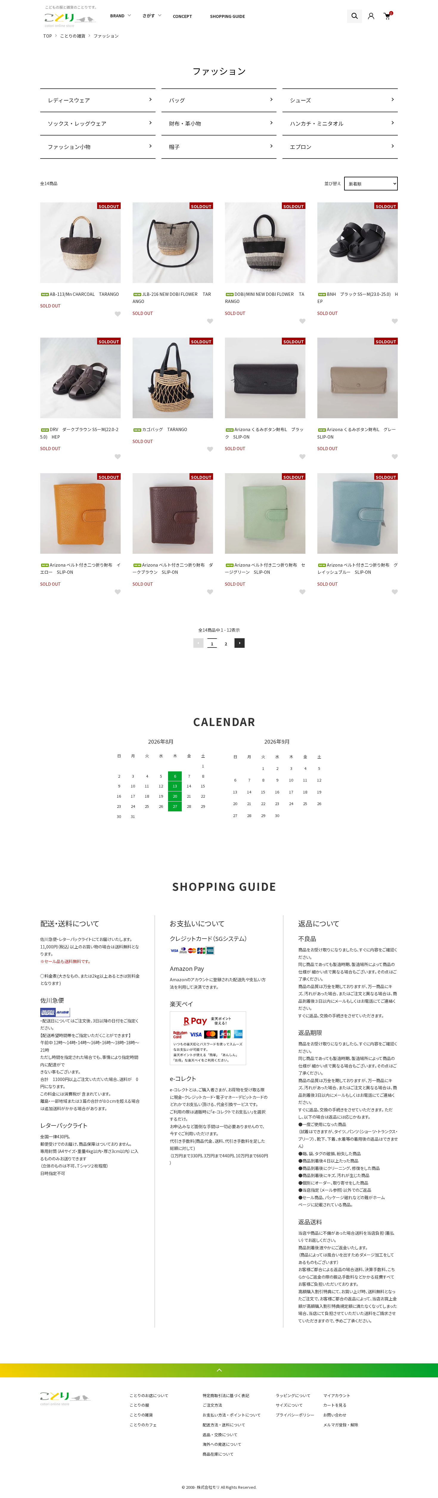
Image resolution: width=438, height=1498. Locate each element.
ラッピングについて (293, 1395)
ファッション (106, 36)
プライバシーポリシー (295, 1415)
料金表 (50, 976)
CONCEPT (182, 16)
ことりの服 (139, 1405)
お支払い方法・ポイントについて (232, 1415)
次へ (239, 643)
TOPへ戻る (219, 1370)
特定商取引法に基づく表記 (226, 1395)
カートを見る (335, 1405)
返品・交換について (220, 1434)
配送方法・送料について (224, 1425)
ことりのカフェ (143, 1425)
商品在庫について (218, 1454)
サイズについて (289, 1405)
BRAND (117, 16)
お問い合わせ (335, 1415)
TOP (47, 36)
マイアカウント (336, 1395)
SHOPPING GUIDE (227, 16)
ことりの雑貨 (72, 36)
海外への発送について (222, 1444)
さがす (148, 16)
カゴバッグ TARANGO (164, 429)
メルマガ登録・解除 (340, 1425)
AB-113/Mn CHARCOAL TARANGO (84, 294)
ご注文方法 (212, 1405)
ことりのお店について (149, 1395)
